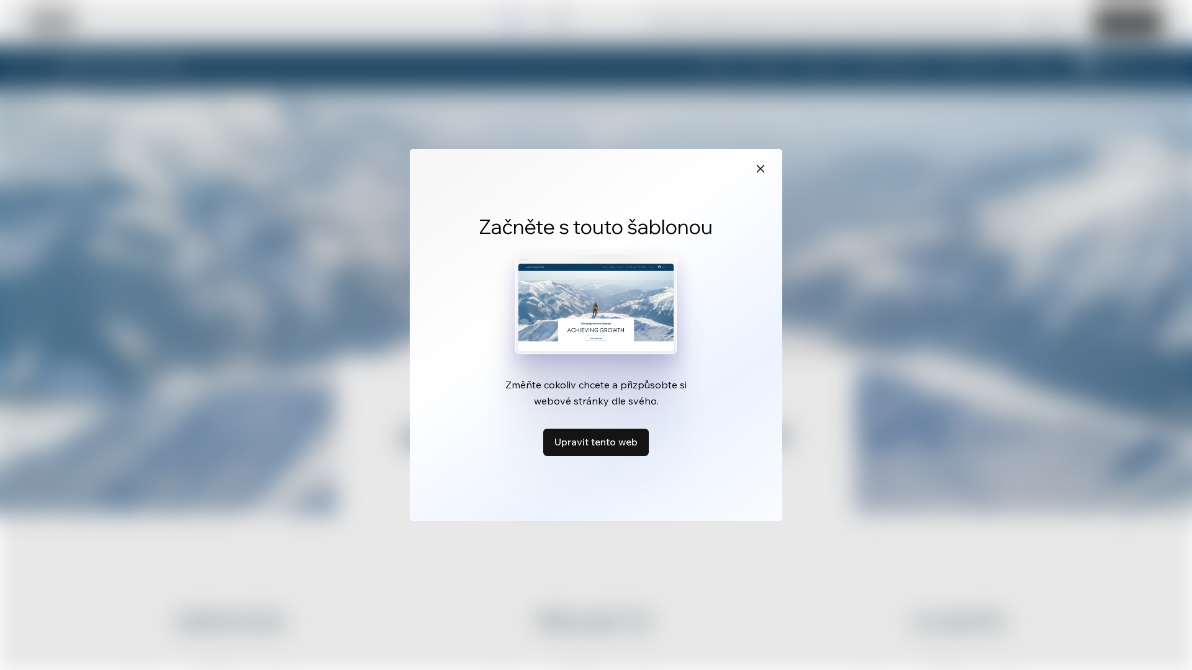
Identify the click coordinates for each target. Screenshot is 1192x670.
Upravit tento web (596, 442)
